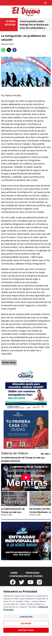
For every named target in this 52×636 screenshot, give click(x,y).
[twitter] (9, 50)
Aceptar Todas (26, 630)
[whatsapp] (3, 50)
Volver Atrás (9, 362)
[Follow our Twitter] (21, 582)
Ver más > (46, 453)
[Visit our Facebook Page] (12, 582)
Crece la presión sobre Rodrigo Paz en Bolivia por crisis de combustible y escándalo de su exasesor (34, 25)
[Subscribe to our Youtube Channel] (30, 582)
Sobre (14, 572)
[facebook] (14, 50)
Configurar (26, 616)
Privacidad (32, 572)
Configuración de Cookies (26, 576)
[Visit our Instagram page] (39, 582)
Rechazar (26, 623)
